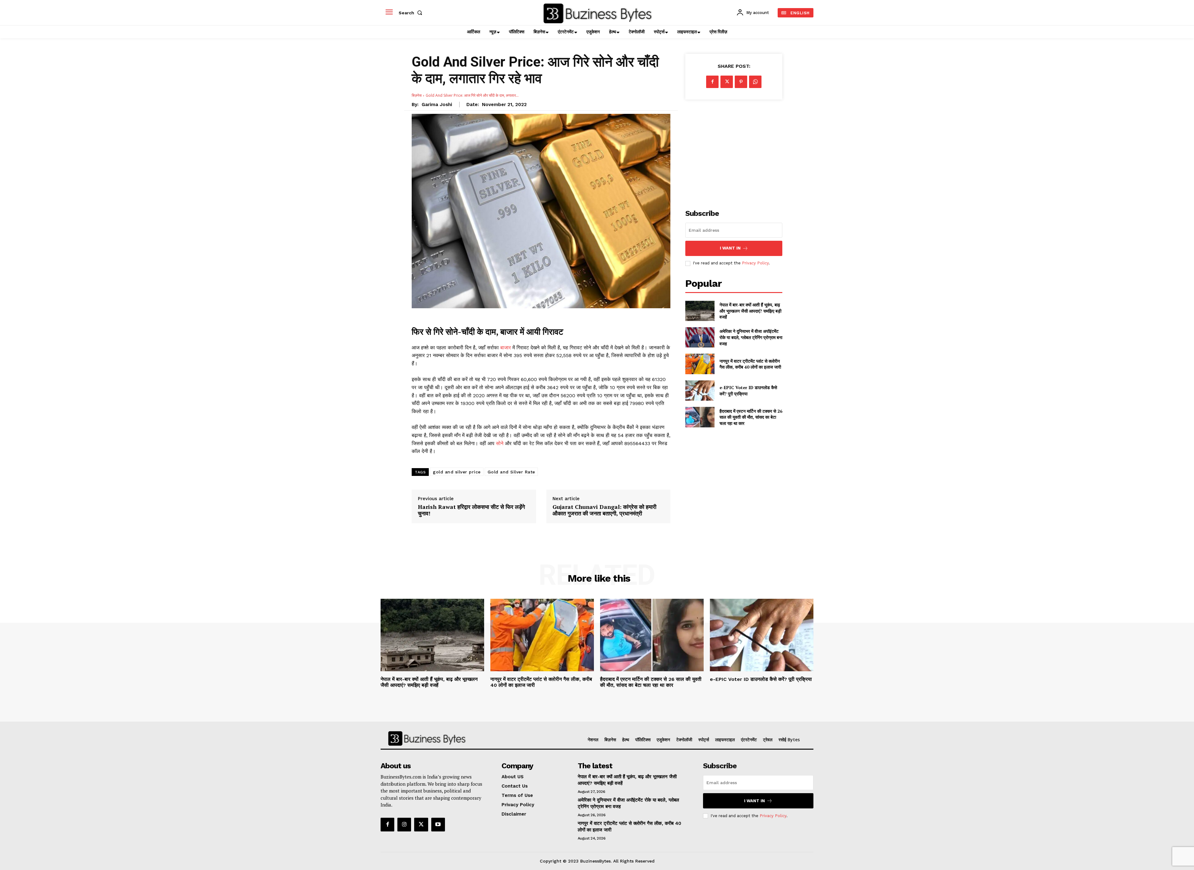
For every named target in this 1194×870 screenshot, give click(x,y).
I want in (730, 248)
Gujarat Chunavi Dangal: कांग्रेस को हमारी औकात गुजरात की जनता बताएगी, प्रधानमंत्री (604, 510)
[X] (726, 82)
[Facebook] (712, 82)
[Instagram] (404, 824)
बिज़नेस (417, 95)
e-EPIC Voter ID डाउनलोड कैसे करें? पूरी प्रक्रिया (761, 679)
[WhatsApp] (755, 82)
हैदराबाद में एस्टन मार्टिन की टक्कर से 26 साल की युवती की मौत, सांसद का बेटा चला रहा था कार (751, 417)
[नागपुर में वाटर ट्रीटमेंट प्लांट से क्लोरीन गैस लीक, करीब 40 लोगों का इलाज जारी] (699, 364)
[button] (412, 12)
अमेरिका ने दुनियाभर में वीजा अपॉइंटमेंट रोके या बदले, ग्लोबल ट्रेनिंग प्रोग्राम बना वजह (751, 337)
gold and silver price (457, 471)
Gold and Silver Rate (511, 471)
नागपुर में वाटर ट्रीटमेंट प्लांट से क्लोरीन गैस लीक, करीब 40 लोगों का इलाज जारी (750, 364)
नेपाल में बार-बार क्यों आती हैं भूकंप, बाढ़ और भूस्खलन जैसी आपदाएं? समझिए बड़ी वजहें (750, 311)
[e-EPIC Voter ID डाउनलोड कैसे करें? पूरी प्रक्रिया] (699, 390)
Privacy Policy (755, 263)
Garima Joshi (437, 104)
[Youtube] (438, 824)
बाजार (506, 348)
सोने (500, 443)
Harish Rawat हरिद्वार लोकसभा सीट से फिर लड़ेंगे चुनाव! (471, 510)
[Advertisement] (733, 151)
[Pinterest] (741, 82)
